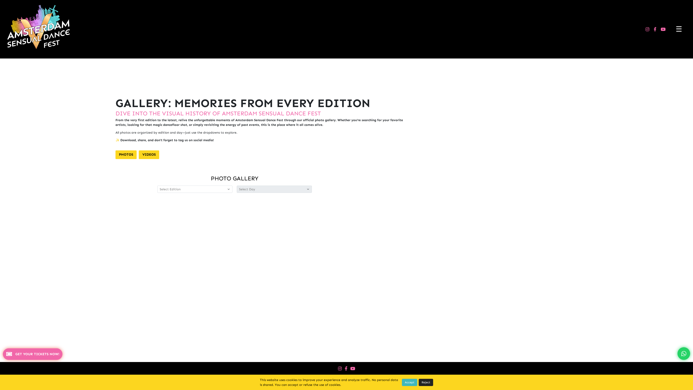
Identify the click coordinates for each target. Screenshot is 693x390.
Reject (426, 382)
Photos (126, 154)
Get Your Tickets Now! (37, 354)
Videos (149, 154)
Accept (409, 382)
